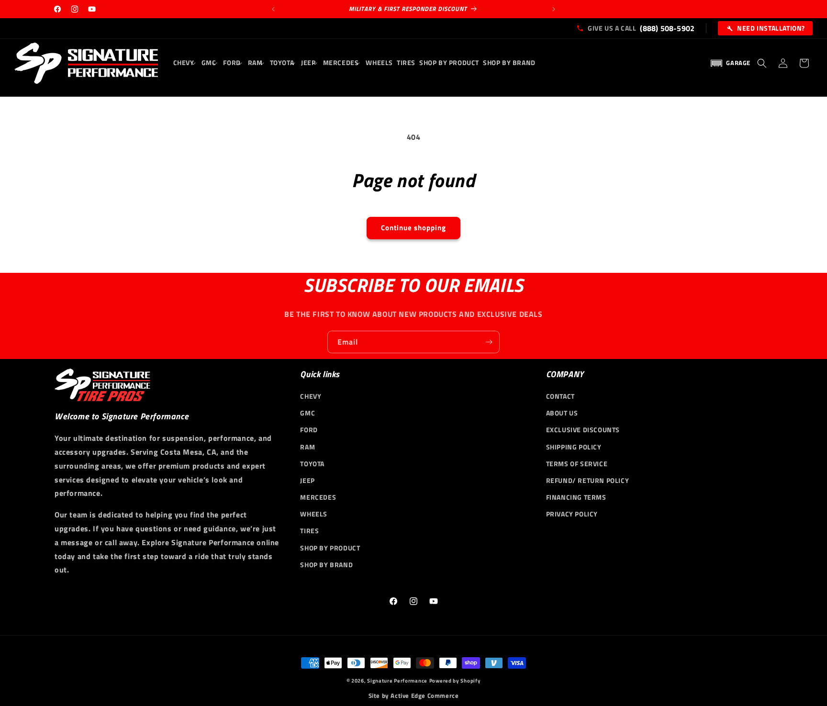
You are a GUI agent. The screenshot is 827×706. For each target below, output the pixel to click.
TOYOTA (312, 464)
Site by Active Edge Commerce (414, 695)
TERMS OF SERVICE (577, 464)
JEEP (307, 480)
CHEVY (310, 396)
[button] (185, 63)
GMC (307, 413)
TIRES (309, 531)
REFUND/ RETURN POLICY (587, 480)
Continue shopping (413, 227)
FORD (308, 430)
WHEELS (313, 514)
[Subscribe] (488, 342)
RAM (307, 447)
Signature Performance (397, 680)
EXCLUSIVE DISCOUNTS (583, 430)
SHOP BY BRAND (326, 565)
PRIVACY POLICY (572, 514)
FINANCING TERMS (576, 497)
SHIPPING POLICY (574, 447)
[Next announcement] (553, 9)
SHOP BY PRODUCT (330, 548)
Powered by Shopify (455, 680)
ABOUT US (562, 413)
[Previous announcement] (273, 9)
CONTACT (560, 396)
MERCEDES (318, 497)
